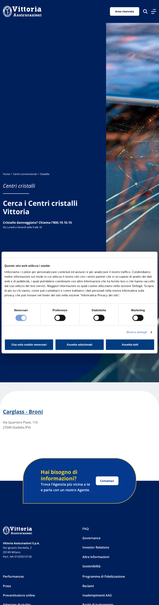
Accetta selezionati (79, 344)
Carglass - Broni (23, 412)
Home (6, 174)
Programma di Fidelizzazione (103, 576)
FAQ (85, 529)
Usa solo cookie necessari (29, 344)
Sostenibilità (91, 566)
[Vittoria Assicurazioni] (22, 11)
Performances (13, 576)
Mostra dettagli (136, 332)
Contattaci (107, 481)
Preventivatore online (19, 595)
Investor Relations (95, 547)
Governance (91, 538)
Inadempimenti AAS (97, 595)
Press (7, 586)
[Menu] (153, 11)
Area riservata (124, 11)
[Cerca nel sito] (145, 11)
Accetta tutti (130, 344)
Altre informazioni (95, 557)
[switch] (60, 318)
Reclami (88, 586)
